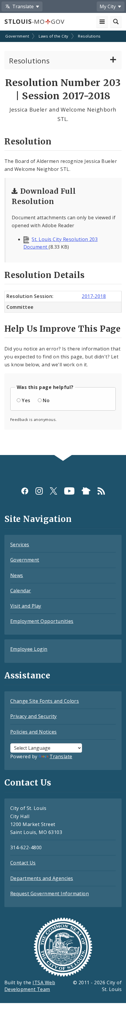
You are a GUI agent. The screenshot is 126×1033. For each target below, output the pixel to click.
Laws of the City (53, 36)
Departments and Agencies (41, 878)
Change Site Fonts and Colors (44, 701)
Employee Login (28, 649)
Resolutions (89, 36)
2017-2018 (94, 296)
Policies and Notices (33, 732)
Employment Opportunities (42, 621)
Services (19, 544)
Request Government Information (49, 893)
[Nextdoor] (86, 491)
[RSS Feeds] (101, 491)
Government (17, 36)
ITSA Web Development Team (29, 985)
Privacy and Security (33, 716)
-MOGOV (34, 21)
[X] (53, 491)
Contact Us (23, 863)
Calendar (20, 590)
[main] (63, 243)
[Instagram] (39, 491)
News (16, 575)
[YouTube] (69, 491)
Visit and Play (25, 606)
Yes (26, 400)
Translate (61, 756)
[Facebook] (24, 491)
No (46, 400)
